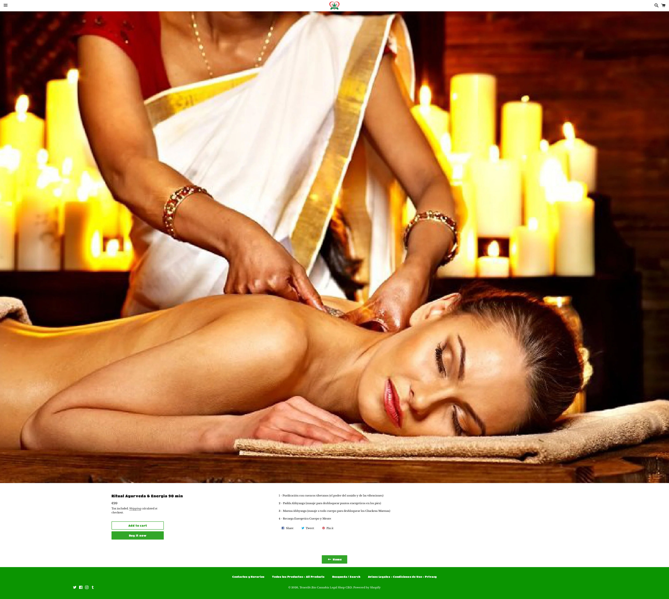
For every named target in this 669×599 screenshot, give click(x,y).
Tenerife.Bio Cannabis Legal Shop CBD (325, 587)
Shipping (135, 508)
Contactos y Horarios (248, 576)
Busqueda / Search (346, 576)
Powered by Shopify (367, 587)
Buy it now (138, 535)
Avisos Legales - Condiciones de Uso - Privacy (402, 576)
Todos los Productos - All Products (298, 576)
